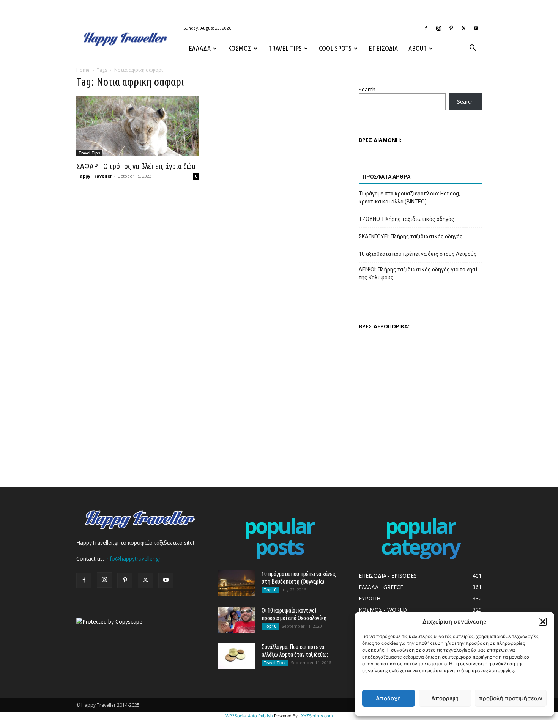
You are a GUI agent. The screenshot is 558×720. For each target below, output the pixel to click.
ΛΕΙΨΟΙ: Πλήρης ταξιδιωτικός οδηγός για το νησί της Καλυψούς (418, 273)
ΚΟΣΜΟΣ (239, 48)
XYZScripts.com (317, 715)
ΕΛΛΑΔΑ (200, 48)
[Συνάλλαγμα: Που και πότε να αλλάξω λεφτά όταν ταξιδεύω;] (236, 656)
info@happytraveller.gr (133, 558)
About (417, 48)
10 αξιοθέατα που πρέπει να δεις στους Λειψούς (418, 254)
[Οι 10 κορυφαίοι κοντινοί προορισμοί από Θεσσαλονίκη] (236, 620)
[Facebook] (426, 28)
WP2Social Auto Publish (249, 715)
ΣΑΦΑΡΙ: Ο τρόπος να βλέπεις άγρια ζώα (135, 165)
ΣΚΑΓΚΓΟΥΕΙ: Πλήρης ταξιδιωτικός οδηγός (411, 236)
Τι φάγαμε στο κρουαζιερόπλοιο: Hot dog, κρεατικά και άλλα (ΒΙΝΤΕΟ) (409, 198)
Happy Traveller (94, 176)
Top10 (270, 589)
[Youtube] (476, 28)
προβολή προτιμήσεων (510, 698)
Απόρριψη (445, 698)
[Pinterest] (451, 28)
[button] (543, 621)
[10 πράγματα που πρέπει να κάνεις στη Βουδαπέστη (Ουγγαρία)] (236, 583)
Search (367, 89)
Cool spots (335, 48)
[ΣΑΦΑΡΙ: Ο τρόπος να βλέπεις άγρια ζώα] (137, 126)
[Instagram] (438, 28)
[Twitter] (463, 28)
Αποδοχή (388, 698)
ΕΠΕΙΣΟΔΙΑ (383, 48)
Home (83, 70)
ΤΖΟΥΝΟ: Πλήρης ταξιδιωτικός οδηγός (406, 219)
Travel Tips (285, 48)
